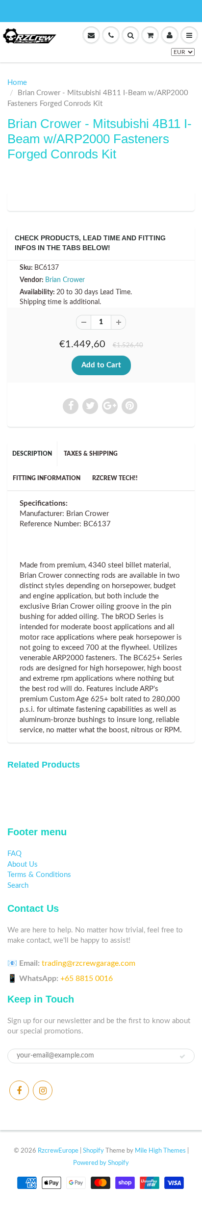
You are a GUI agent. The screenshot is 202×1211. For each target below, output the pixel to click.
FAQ (14, 853)
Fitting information (46, 478)
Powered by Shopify (101, 1163)
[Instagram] (42, 1090)
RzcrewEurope (58, 1151)
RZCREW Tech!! (115, 478)
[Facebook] (19, 1090)
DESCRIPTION (32, 454)
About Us (22, 864)
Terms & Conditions (39, 874)
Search (17, 885)
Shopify (93, 1151)
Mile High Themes (160, 1151)
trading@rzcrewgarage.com (88, 963)
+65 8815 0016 (86, 978)
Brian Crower (65, 280)
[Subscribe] (182, 1056)
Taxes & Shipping (91, 454)
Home (17, 82)
